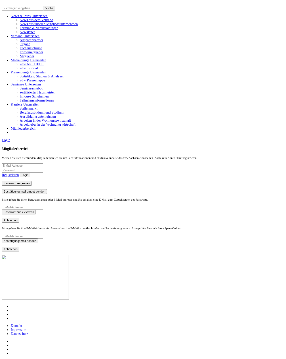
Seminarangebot (31, 88)
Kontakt (16, 326)
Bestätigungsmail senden (20, 241)
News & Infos (21, 16)
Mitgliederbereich (23, 128)
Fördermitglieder (31, 52)
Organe (25, 44)
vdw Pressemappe (32, 80)
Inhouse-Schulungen (34, 96)
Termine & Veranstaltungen (39, 28)
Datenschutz (19, 334)
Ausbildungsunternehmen (38, 116)
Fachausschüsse (31, 48)
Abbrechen (10, 220)
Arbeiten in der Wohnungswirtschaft (45, 120)
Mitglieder (27, 56)
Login (6, 140)
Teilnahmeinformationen (37, 100)
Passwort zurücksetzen (19, 212)
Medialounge (20, 60)
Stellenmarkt (28, 108)
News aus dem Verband (36, 20)
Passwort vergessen (17, 183)
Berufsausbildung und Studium (41, 112)
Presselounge (20, 72)
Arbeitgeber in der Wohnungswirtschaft (47, 124)
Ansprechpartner (31, 40)
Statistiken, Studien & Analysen (42, 76)
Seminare (17, 84)
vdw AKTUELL (32, 64)
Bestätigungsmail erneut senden (24, 191)
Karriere (16, 104)
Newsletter (27, 32)
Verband (17, 36)
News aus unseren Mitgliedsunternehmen (49, 24)
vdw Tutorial (29, 68)
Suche (49, 8)
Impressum (18, 330)
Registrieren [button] (10, 175)
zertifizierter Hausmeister (37, 92)
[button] (40, 16)
